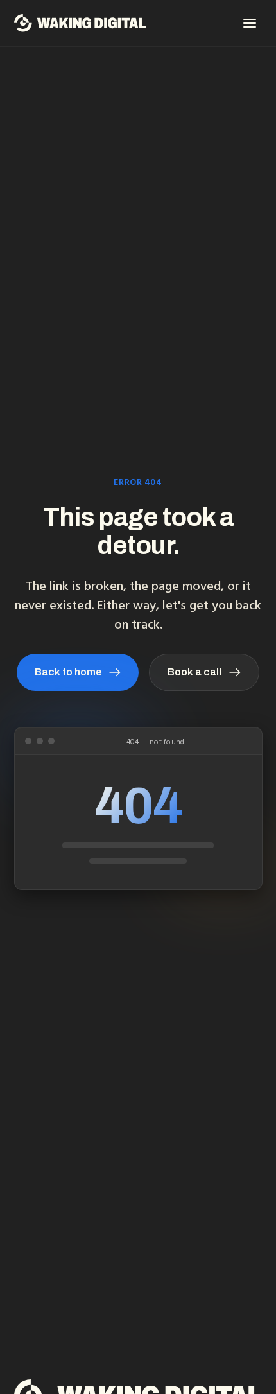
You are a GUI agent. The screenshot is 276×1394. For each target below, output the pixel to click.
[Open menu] (250, 23)
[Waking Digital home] (80, 23)
